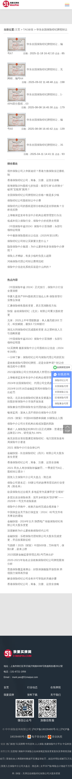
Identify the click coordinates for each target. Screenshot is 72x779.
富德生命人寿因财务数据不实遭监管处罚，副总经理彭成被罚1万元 (39, 758)
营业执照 (56, 736)
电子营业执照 (39, 736)
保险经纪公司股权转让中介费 (24, 200)
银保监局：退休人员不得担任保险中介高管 (31, 412)
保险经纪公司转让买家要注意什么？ (28, 241)
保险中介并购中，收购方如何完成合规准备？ (33, 506)
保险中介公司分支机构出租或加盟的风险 (30, 423)
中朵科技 (67, 744)
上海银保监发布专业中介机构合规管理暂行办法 (34, 215)
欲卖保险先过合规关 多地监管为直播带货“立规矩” (35, 491)
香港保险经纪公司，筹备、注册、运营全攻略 (33, 180)
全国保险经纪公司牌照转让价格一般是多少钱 (33, 194)
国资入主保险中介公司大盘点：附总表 (29, 477)
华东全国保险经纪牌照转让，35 (45, 144)
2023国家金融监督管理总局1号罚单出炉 (30, 554)
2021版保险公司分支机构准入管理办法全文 (32, 372)
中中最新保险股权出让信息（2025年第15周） (33, 235)
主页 (17, 29)
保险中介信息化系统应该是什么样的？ (29, 266)
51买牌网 (20, 744)
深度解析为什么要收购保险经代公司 (28, 530)
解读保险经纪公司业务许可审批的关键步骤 (31, 578)
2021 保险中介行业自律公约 (23, 447)
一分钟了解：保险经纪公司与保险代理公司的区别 (35, 357)
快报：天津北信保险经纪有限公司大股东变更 (38, 773)
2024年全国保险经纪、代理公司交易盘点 (31, 383)
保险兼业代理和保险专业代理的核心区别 (30, 407)
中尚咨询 (29, 744)
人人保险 (39, 744)
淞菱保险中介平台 (53, 744)
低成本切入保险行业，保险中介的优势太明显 (33, 220)
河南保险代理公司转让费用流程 (25, 261)
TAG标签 (28, 29)
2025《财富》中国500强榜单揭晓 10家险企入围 (35, 418)
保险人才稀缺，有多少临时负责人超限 (29, 255)
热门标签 (10, 744)
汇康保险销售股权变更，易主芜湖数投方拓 (31, 305)
